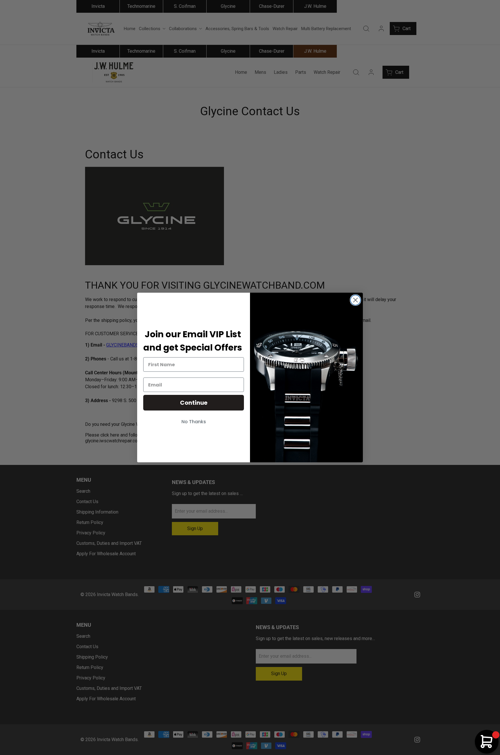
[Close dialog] (355, 300)
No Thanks (193, 421)
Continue (193, 403)
